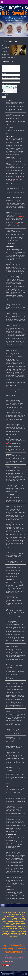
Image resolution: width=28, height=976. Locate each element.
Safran (7, 744)
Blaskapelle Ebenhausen (12, 710)
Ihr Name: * (4, 73)
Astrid (7, 196)
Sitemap (11, 973)
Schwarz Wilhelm (10, 579)
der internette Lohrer (11, 834)
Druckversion (5, 973)
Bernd (7, 552)
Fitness (8, 559)
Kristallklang (9, 454)
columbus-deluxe (10, 596)
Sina (7, 728)
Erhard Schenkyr (10, 100)
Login (26, 973)
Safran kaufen (9, 737)
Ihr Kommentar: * (5, 64)
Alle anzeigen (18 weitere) (14, 903)
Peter (7, 795)
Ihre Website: (4, 80)
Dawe (7, 786)
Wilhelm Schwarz (10, 136)
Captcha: (8, 84)
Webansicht (24, 974)
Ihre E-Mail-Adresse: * (10, 77)
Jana (7, 609)
